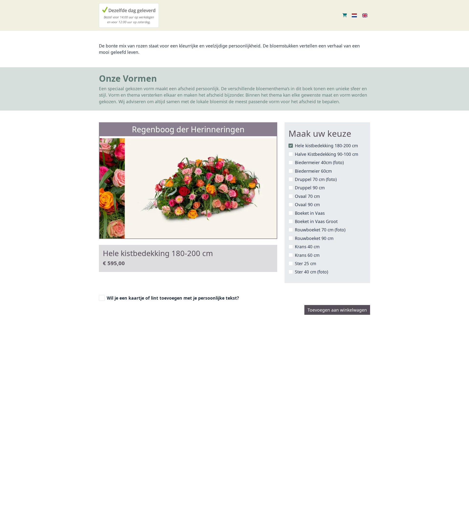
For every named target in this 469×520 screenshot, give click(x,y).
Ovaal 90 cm (307, 204)
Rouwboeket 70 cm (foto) (320, 230)
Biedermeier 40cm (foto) (319, 162)
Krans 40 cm (307, 246)
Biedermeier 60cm (313, 171)
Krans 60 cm (307, 255)
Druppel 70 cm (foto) (316, 179)
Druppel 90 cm (310, 188)
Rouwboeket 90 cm (314, 238)
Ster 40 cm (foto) (311, 272)
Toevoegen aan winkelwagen (337, 310)
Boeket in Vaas (310, 213)
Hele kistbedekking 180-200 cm (326, 145)
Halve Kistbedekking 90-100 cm (326, 154)
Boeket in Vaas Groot (316, 221)
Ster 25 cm (305, 263)
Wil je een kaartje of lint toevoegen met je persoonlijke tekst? (173, 298)
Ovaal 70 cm (307, 196)
